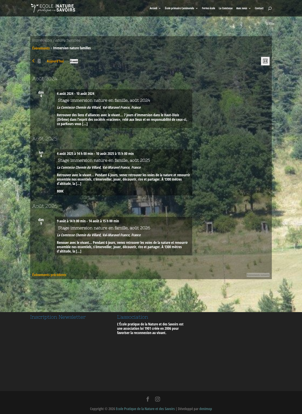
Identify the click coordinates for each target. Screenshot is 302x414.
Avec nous (241, 8)
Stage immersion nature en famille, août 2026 (104, 227)
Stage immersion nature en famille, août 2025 (104, 160)
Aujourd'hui (55, 61)
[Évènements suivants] (39, 61)
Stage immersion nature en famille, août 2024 (104, 100)
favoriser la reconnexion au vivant (141, 332)
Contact (259, 8)
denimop (205, 408)
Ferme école (208, 8)
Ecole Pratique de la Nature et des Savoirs (145, 408)
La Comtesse (226, 8)
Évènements (41, 48)
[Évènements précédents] (33, 61)
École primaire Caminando (179, 8)
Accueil (153, 8)
